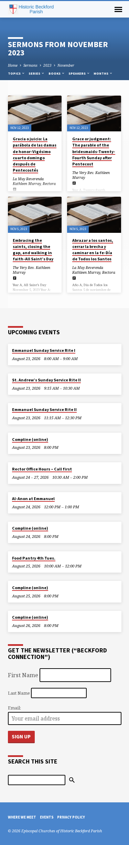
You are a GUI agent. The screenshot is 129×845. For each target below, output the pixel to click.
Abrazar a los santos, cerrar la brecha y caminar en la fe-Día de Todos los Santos (92, 250)
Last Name (19, 693)
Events (47, 817)
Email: (14, 708)
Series (35, 73)
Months (101, 73)
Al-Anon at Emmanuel (33, 498)
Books (55, 73)
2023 (47, 65)
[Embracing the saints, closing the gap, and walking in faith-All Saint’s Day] (35, 214)
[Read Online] (15, 189)
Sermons (30, 65)
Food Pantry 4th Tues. (33, 558)
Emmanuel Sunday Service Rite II (44, 409)
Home (13, 65)
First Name (23, 675)
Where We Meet (22, 817)
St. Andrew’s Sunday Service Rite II (46, 379)
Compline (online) (30, 439)
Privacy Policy (71, 817)
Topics (14, 73)
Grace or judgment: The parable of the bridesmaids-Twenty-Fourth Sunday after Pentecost (93, 151)
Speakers (77, 73)
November (65, 65)
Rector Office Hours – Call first (42, 469)
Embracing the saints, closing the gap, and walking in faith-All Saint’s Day (33, 250)
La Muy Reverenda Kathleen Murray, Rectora (34, 181)
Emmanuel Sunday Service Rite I (43, 350)
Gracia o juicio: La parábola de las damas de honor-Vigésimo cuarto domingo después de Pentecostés (34, 154)
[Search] (72, 780)
